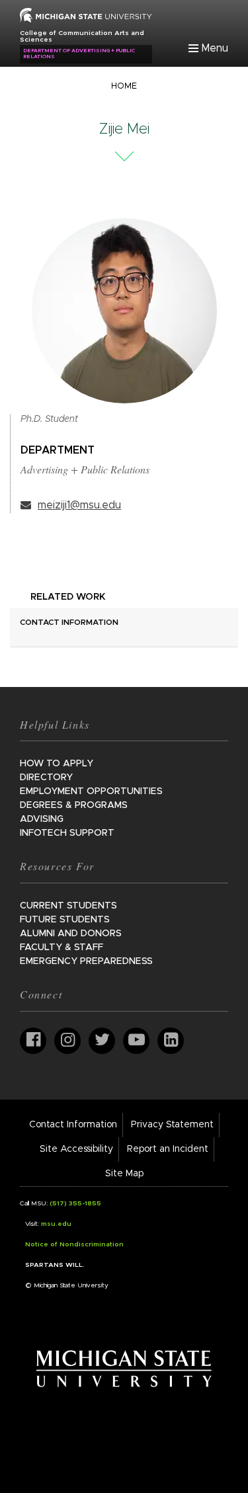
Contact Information (73, 1124)
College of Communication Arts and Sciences (82, 36)
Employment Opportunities (91, 791)
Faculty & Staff (61, 947)
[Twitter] (102, 1041)
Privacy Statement (172, 1124)
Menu (215, 48)
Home (124, 86)
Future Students (65, 919)
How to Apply (56, 763)
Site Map (124, 1173)
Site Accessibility (76, 1149)
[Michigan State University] (124, 1368)
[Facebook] (33, 1041)
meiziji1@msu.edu (79, 505)
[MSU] (86, 14)
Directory (46, 777)
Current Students (68, 905)
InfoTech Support (67, 833)
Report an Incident (167, 1149)
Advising (41, 819)
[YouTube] (136, 1041)
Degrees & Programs (74, 805)
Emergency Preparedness (86, 961)
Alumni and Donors (71, 933)
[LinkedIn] (170, 1041)
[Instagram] (67, 1041)
